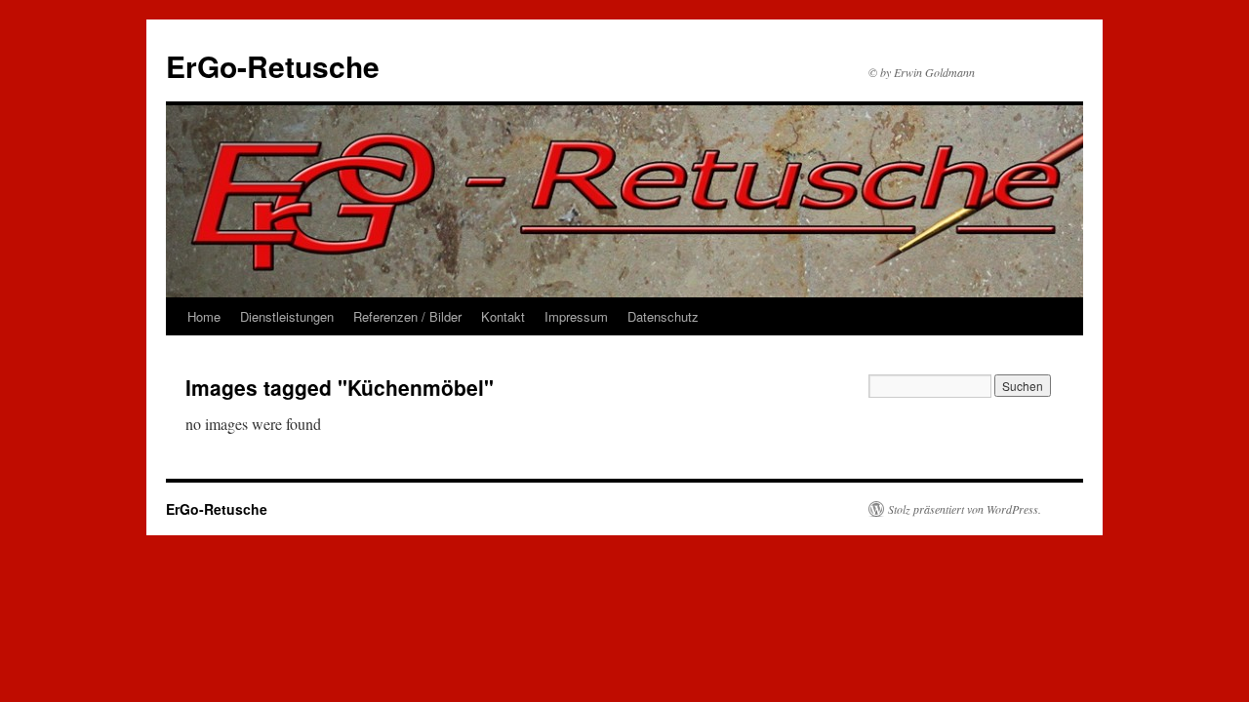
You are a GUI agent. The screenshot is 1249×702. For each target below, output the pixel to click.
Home (204, 316)
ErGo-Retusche (273, 66)
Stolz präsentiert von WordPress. (964, 509)
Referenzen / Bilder (407, 316)
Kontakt (503, 316)
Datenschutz (663, 316)
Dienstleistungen (287, 316)
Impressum (576, 316)
